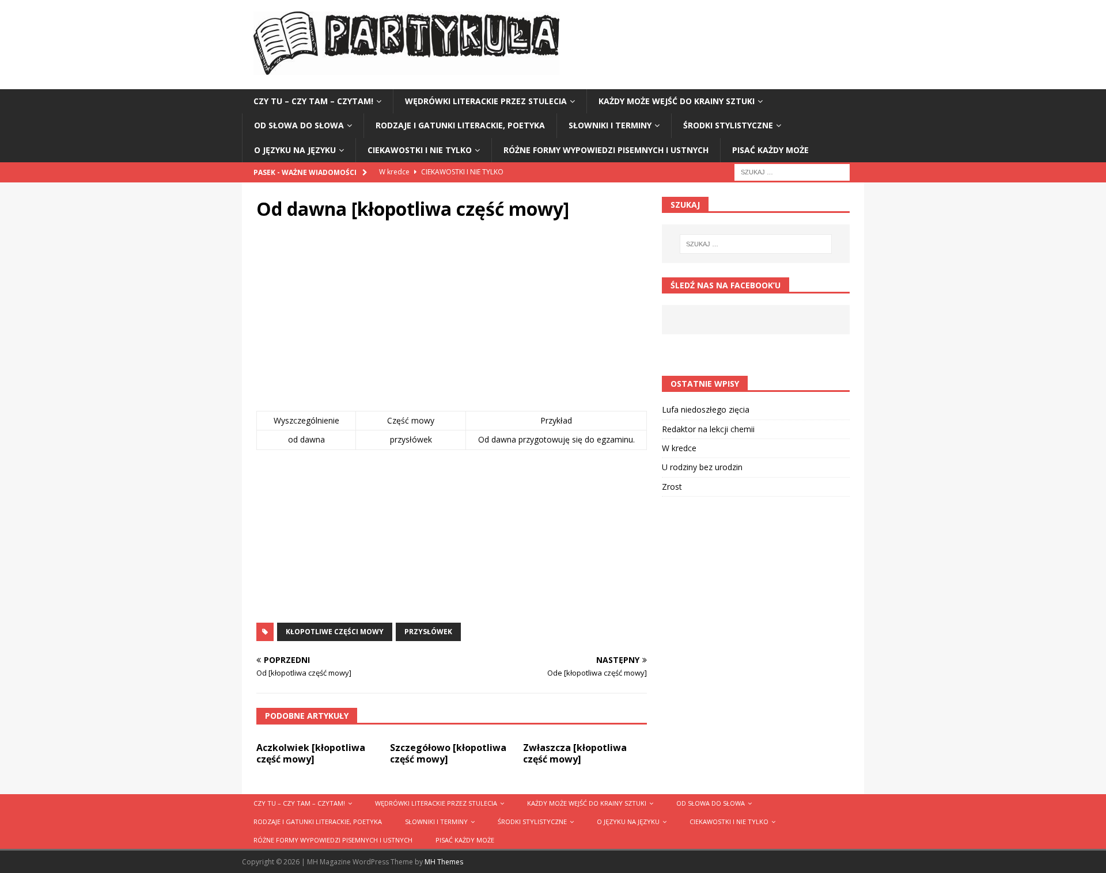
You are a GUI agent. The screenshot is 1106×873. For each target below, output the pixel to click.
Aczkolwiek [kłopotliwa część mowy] (310, 753)
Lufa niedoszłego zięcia (705, 409)
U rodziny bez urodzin (702, 467)
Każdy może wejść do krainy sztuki (677, 101)
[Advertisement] (451, 318)
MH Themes (444, 862)
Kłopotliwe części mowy (335, 631)
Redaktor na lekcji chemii (708, 429)
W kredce (679, 448)
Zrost (672, 486)
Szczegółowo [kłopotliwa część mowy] (448, 753)
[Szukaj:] (792, 171)
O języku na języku (295, 149)
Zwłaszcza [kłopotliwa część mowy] (575, 753)
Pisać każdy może (770, 149)
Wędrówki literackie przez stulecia (486, 101)
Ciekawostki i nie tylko (420, 149)
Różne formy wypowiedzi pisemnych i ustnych (606, 149)
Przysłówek (428, 631)
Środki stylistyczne (728, 125)
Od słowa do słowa (299, 125)
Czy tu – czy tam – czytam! (313, 101)
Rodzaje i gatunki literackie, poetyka (460, 125)
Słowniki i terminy (610, 125)
